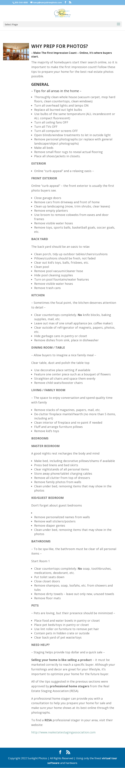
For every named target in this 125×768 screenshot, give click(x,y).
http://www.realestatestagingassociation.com (63, 732)
